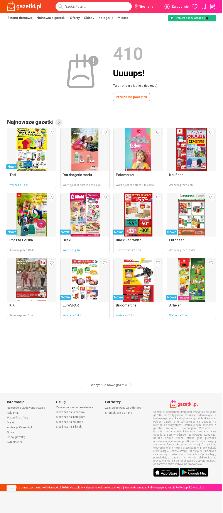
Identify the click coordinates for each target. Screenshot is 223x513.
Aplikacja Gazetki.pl (19, 427)
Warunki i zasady (135, 487)
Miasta (123, 18)
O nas (10, 432)
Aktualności (14, 442)
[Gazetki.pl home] (25, 6)
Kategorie (105, 18)
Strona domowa (19, 18)
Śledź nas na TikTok (69, 426)
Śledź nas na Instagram (70, 416)
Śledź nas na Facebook (70, 412)
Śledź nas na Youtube (69, 421)
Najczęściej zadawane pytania (26, 407)
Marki (10, 422)
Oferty (75, 18)
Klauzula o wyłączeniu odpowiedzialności (96, 487)
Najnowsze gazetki (51, 18)
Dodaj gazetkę (16, 437)
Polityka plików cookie (190, 487)
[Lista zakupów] (212, 6)
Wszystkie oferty (17, 417)
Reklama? (13, 412)
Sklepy (89, 18)
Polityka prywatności (161, 487)
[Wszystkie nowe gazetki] (58, 122)
